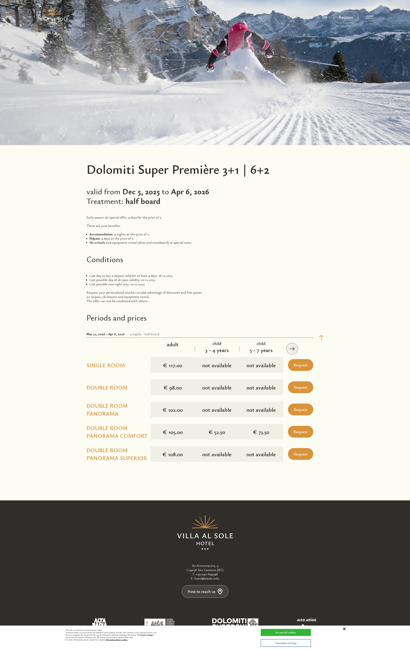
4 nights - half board (122, 334)
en (324, 17)
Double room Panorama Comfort (117, 431)
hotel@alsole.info (206, 578)
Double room (107, 387)
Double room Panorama (107, 409)
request (301, 365)
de (318, 17)
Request (346, 17)
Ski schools (97, 242)
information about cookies (116, 639)
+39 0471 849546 (207, 574)
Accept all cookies (286, 632)
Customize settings (286, 643)
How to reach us (201, 591)
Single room (105, 365)
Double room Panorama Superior (116, 454)
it (311, 17)
